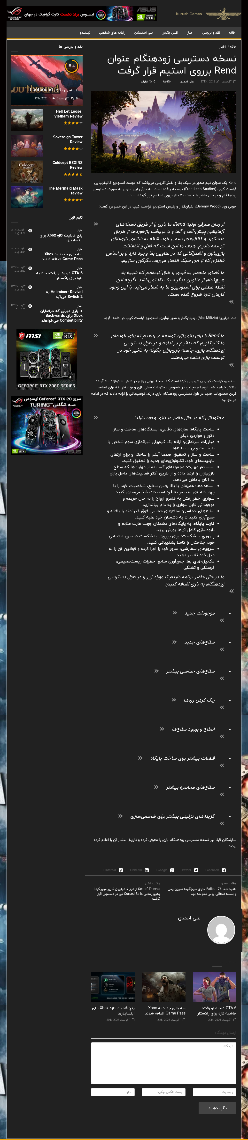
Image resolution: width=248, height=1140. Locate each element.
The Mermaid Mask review (65, 191)
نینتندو (85, 32)
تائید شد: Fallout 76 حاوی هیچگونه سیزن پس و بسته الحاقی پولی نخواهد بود (202, 891)
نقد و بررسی (211, 32)
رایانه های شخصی (112, 32)
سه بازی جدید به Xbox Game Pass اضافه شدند (165, 1011)
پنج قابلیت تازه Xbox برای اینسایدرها (61, 238)
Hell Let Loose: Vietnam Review (68, 114)
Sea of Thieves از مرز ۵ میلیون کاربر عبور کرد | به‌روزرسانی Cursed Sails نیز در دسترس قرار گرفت (127, 894)
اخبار (190, 32)
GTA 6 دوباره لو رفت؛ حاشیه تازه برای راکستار (216, 1011)
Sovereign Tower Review (68, 140)
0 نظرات (147, 82)
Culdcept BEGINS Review (68, 165)
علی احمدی (187, 82)
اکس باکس (170, 32)
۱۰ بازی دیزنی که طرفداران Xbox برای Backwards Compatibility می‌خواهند (61, 315)
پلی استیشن (143, 32)
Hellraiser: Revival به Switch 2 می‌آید (64, 294)
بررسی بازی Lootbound (53, 90)
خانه (232, 32)
